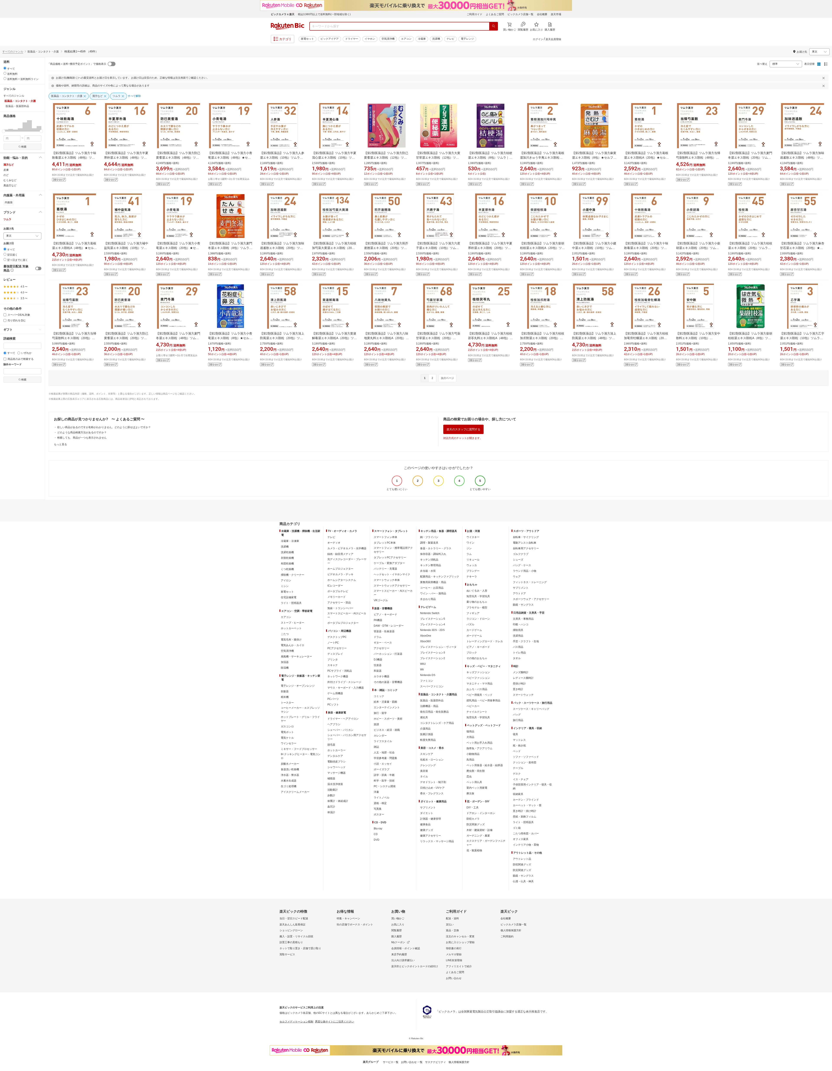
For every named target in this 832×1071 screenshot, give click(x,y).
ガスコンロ (287, 726)
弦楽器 (378, 665)
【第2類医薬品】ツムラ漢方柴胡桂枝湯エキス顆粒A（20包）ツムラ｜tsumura (542, 248)
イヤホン (370, 38)
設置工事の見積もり (291, 942)
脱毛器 (331, 744)
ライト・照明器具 (291, 603)
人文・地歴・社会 (384, 752)
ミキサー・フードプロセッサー (299, 749)
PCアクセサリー (337, 648)
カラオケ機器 (381, 676)
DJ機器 (378, 659)
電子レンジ (467, 38)
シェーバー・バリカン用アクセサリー (346, 737)
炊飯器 (285, 691)
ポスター (379, 814)
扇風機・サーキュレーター (296, 656)
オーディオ (333, 542)
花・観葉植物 (474, 850)
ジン (469, 548)
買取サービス (287, 954)
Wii (422, 669)
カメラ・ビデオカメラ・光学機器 (346, 548)
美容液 (424, 770)
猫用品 (470, 731)
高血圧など (9, 185)
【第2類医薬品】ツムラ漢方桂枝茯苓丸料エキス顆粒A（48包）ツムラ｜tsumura (490, 338)
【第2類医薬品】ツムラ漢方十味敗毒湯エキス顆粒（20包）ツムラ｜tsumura (646, 248)
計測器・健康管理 (430, 818)
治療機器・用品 (429, 706)
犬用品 (470, 737)
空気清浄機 (388, 38)
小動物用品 (472, 754)
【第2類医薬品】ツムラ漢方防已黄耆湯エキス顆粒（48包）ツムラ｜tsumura (178, 157)
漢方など (8, 164)
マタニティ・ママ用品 (479, 683)
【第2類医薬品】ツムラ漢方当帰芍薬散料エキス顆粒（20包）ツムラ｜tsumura (74, 338)
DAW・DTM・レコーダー (389, 625)
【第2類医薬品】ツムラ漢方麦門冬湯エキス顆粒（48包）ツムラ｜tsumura (178, 338)
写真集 (378, 808)
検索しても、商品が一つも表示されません (82, 437)
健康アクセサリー (430, 835)
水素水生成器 (288, 780)
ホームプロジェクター (340, 568)
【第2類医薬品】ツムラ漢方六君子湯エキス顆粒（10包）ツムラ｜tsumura (438, 248)
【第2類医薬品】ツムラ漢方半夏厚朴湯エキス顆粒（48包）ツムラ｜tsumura (126, 157)
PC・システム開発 (385, 786)
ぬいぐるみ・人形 (476, 590)
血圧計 (331, 806)
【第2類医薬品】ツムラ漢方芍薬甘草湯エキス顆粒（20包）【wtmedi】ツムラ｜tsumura (438, 338)
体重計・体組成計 (337, 801)
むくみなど (9, 180)
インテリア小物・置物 (526, 844)
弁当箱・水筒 (428, 570)
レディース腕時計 (523, 677)
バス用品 (518, 646)
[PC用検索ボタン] (493, 26)
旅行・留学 (380, 713)
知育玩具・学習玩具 (478, 596)
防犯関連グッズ (522, 864)
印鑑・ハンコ (520, 624)
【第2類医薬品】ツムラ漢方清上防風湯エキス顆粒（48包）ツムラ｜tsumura (594, 338)
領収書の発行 (454, 948)
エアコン (406, 38)
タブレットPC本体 (385, 542)
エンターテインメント (387, 707)
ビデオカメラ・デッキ (340, 574)
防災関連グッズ (475, 824)
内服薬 (9, 202)
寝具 (515, 734)
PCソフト (333, 704)
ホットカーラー (336, 750)
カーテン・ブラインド (526, 799)
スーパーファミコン (432, 686)
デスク (517, 773)
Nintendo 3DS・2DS (432, 630)
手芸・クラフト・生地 (526, 641)
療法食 (470, 793)
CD (376, 834)
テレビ (450, 38)
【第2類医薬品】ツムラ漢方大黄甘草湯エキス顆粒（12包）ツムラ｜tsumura (438, 157)
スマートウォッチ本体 (387, 580)
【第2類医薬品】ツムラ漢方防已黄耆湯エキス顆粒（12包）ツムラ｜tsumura (386, 157)
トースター (287, 702)
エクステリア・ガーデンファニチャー (485, 842)
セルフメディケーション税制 (296, 1021)
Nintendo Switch (429, 613)
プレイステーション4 (432, 624)
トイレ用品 (519, 652)
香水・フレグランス (432, 793)
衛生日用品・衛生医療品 (434, 711)
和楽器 (378, 670)
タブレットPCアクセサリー (390, 557)
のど (6, 175)
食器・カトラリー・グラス (435, 548)
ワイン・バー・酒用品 (433, 593)
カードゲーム (474, 630)
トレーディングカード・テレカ (484, 641)
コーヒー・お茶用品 (432, 587)
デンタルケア (335, 755)
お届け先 (8, 228)
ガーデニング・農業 (478, 835)
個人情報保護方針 (510, 930)
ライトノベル (381, 797)
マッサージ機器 (336, 772)
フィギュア (472, 613)
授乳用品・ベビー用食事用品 (483, 700)
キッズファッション (478, 672)
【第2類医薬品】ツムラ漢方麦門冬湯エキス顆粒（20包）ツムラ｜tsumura (750, 157)
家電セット (307, 38)
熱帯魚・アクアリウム (479, 748)
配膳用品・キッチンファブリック (439, 576)
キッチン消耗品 (429, 559)
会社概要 (542, 14)
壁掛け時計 (519, 683)
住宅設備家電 (288, 597)
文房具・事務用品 (523, 618)
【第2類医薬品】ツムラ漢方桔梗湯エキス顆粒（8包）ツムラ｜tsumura (490, 157)
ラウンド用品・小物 (524, 570)
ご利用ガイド (474, 14)
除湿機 (285, 667)
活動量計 (332, 789)
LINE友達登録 (454, 960)
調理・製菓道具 (429, 542)
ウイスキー (472, 537)
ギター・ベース (383, 642)
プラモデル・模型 (476, 607)
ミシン (285, 586)
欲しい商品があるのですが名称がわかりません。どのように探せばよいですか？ (104, 427)
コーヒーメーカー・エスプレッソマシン (300, 709)
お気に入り (397, 924)
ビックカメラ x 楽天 (282, 14)
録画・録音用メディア (340, 554)
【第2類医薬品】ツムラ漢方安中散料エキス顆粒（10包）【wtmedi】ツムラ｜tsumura (698, 338)
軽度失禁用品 (428, 739)
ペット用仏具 (474, 782)
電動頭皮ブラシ (336, 761)
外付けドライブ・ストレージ (344, 682)
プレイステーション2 (432, 658)
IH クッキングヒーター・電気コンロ (300, 756)
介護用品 (425, 728)
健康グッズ (426, 830)
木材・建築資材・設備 (479, 830)
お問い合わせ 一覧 (411, 1062)
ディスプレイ (335, 653)
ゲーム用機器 (335, 693)
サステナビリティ (435, 1062)
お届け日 (8, 243)
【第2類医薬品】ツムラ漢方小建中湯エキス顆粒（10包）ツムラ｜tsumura (594, 248)
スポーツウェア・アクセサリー (531, 599)
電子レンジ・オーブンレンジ (298, 685)
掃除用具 (518, 630)
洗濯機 (436, 38)
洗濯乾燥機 (287, 552)
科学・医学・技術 (384, 780)
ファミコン (426, 680)
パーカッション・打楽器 (388, 653)
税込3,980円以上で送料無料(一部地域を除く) (324, 14)
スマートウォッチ (523, 694)
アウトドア (519, 593)
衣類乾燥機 (287, 557)
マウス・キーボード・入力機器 (345, 687)
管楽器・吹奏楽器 (384, 631)
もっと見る (60, 444)
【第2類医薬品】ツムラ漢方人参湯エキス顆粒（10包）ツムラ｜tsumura (282, 157)
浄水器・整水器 (290, 775)
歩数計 (331, 795)
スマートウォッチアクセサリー (392, 585)
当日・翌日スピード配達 (294, 918)
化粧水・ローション (432, 759)
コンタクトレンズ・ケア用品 (437, 723)
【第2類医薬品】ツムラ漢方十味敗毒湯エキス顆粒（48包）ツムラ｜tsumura (74, 157)
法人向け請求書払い (403, 960)
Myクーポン (398, 942)
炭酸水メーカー (290, 763)
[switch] (38, 268)
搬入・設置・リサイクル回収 (296, 936)
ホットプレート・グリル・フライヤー (300, 718)
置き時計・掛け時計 (524, 811)
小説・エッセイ (383, 763)
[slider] (3, 131)
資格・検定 (380, 803)
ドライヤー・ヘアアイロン (343, 718)
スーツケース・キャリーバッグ (531, 708)
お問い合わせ (454, 978)
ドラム (378, 637)
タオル (517, 658)
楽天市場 (556, 14)
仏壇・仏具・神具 (523, 881)
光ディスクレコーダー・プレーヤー (346, 561)
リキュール (472, 559)
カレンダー (380, 735)
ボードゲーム (474, 635)
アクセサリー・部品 (339, 602)
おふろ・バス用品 (476, 689)
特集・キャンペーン (348, 918)
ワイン (470, 542)
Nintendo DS (427, 675)
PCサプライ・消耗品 (339, 670)
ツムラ (7, 219)
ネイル (424, 776)
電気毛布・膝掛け (291, 639)
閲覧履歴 (396, 930)
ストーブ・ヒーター (292, 622)
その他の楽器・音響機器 (388, 682)
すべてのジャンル (12, 51)
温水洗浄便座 (335, 784)
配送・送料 (452, 918)
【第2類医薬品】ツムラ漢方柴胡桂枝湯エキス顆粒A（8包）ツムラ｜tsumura (750, 338)
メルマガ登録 (454, 954)
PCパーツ (333, 698)
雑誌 (376, 746)
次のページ (447, 378)
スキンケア (426, 754)
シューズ (518, 559)
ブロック (471, 652)
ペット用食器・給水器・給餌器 (484, 765)
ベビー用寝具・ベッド (479, 694)
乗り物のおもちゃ (476, 601)
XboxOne (425, 635)
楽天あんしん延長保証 (293, 924)
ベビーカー (472, 706)
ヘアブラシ (333, 724)
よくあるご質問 (495, 14)
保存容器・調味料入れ (433, 554)
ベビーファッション (478, 677)
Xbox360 (425, 641)
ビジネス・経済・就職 (387, 729)
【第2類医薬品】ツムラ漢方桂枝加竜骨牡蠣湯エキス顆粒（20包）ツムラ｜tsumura (646, 338)
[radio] (4, 68)
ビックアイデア (329, 38)
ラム (469, 554)
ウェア (517, 576)
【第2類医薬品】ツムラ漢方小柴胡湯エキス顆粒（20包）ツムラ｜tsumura (698, 248)
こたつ (285, 633)
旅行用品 (518, 720)
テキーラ (471, 576)
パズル (470, 624)
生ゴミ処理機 (288, 786)
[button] (5, 125)
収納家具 (518, 794)
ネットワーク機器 (337, 676)
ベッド (517, 751)
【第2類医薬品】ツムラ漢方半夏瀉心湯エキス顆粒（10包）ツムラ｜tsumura (334, 157)
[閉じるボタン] (824, 78)
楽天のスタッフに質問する (463, 429)
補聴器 (331, 778)
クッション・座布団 (524, 762)
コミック (379, 696)
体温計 (331, 812)
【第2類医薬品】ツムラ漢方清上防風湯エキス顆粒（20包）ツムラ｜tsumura (282, 338)
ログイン (538, 39)
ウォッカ (471, 565)
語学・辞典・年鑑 (384, 775)
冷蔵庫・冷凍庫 (290, 541)
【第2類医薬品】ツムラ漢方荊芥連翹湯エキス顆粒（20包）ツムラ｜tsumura (386, 248)
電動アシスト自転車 (524, 542)
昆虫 (469, 776)
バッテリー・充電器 (385, 568)
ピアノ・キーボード (385, 614)
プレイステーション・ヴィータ (438, 646)
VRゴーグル (381, 600)
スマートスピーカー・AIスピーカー (346, 615)
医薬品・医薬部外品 (432, 700)
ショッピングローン (291, 930)
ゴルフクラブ (520, 554)
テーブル (518, 768)
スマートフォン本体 (385, 537)
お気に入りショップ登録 (460, 942)
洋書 (376, 791)
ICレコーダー (335, 585)
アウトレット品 (522, 858)
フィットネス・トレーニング (530, 582)
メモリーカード (336, 596)
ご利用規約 (507, 936)
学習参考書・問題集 (385, 758)
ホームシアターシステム (341, 580)
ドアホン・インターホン (480, 813)
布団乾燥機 (287, 563)
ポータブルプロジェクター (343, 622)
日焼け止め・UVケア (432, 787)
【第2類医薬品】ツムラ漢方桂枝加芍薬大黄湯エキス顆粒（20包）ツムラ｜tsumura (334, 248)
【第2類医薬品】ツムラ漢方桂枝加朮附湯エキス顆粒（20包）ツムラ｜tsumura (542, 338)
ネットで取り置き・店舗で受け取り (300, 948)
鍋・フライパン (429, 537)
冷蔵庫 (422, 38)
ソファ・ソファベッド (526, 756)
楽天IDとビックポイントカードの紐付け (414, 966)
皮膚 (6, 169)
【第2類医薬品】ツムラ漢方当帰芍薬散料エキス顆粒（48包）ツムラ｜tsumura (698, 157)
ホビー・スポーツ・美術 (388, 718)
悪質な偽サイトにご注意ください (334, 1021)
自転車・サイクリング (526, 537)
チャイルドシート (476, 711)
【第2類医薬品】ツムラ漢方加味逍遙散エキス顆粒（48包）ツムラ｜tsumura (802, 157)
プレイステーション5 (432, 618)
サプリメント (428, 807)
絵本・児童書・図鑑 (385, 701)
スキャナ (332, 665)
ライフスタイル (383, 741)
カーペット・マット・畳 (527, 805)
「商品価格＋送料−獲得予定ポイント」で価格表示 (76, 63)
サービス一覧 (390, 1062)
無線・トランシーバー (340, 608)
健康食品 (425, 824)
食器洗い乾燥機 (290, 769)
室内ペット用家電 (476, 787)
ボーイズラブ (381, 769)
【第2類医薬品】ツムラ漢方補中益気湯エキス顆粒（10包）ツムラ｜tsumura (126, 248)
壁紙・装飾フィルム (524, 816)
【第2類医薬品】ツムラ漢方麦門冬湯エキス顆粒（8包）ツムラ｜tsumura (230, 248)
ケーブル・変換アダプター (389, 563)
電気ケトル (287, 737)
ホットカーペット (291, 628)
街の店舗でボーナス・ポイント (355, 924)
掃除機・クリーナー (292, 574)
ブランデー (472, 570)
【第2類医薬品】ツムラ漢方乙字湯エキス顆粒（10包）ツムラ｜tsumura (802, 338)
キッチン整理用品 (430, 565)
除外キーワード (12, 364)
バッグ (517, 714)
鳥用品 (470, 759)
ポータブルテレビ (337, 591)
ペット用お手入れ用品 (479, 742)
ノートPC (333, 642)
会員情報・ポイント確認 (405, 948)
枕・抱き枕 (519, 745)
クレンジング (428, 765)
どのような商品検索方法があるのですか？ (82, 432)
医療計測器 (426, 734)
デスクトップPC (337, 637)
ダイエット (426, 813)
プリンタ (332, 659)
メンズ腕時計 (520, 672)
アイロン (286, 580)
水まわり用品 (428, 599)
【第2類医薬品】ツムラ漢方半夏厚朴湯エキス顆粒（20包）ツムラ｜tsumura (490, 248)
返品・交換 (452, 930)
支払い (450, 924)
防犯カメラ (472, 818)
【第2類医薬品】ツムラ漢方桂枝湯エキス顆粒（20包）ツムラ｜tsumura (750, 248)
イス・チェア (520, 779)
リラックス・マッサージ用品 (437, 841)
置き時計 (518, 689)
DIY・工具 (472, 807)
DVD (376, 839)
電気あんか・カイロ (292, 645)
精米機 (285, 697)
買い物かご (397, 918)
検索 (23, 146)
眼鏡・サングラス (523, 604)
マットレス (519, 739)
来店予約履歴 (399, 954)
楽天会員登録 (553, 39)
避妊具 (424, 717)
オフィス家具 (520, 839)
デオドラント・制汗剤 (433, 782)
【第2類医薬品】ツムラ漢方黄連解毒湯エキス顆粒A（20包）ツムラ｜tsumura (334, 338)
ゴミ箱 (517, 827)
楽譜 (376, 724)
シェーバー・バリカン (340, 729)
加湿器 (285, 662)
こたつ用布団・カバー (526, 833)
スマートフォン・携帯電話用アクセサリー (393, 549)
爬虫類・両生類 (475, 770)
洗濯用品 (518, 635)
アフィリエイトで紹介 (459, 966)
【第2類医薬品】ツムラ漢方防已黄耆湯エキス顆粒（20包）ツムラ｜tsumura (126, 338)
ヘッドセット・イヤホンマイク (392, 574)
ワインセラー (288, 743)
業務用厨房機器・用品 (433, 582)
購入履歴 (396, 936)
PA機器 (378, 620)
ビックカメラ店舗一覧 (520, 14)
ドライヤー (351, 38)
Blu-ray (378, 828)
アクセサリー (381, 648)
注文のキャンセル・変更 (460, 936)
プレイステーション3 (432, 652)
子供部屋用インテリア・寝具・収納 (532, 786)
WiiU (423, 663)
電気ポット (287, 732)
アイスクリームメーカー (295, 791)
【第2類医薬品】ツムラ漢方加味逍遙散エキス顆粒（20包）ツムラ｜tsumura (282, 248)
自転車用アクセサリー (526, 548)
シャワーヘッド (336, 767)
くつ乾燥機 (287, 569)
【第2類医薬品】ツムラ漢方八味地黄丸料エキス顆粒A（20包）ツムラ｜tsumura (386, 338)
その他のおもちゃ (476, 658)
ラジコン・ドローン (478, 618)
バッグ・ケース (522, 565)
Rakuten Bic (287, 26)
